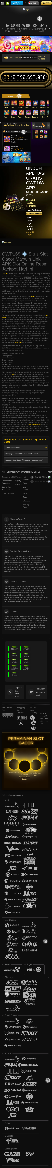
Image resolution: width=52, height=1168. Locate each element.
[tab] (38, 125)
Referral (18, 484)
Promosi (18, 477)
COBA (36, 129)
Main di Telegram (17, 3)
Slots (12, 29)
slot (13, 374)
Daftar (46, 3)
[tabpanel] (26, 43)
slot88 (33, 297)
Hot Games (7, 30)
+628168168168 (41, 482)
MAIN (7, 103)
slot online (18, 342)
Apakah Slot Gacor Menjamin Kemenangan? (24, 460)
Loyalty (18, 481)
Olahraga (34, 29)
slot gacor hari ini (35, 424)
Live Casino (18, 30)
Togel (27, 29)
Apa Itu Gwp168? (12, 447)
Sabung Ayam (26, 506)
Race (23, 29)
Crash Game (41, 30)
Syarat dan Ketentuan (6, 488)
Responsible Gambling (7, 482)
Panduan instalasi (34, 214)
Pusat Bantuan (8, 493)
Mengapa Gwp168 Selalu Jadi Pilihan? (21, 454)
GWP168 (5, 274)
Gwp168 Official (41, 477)
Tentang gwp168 (8, 477)
